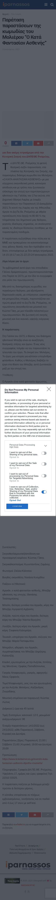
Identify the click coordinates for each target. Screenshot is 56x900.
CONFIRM (17, 506)
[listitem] (28, 446)
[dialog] (28, 450)
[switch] (44, 453)
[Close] (50, 390)
